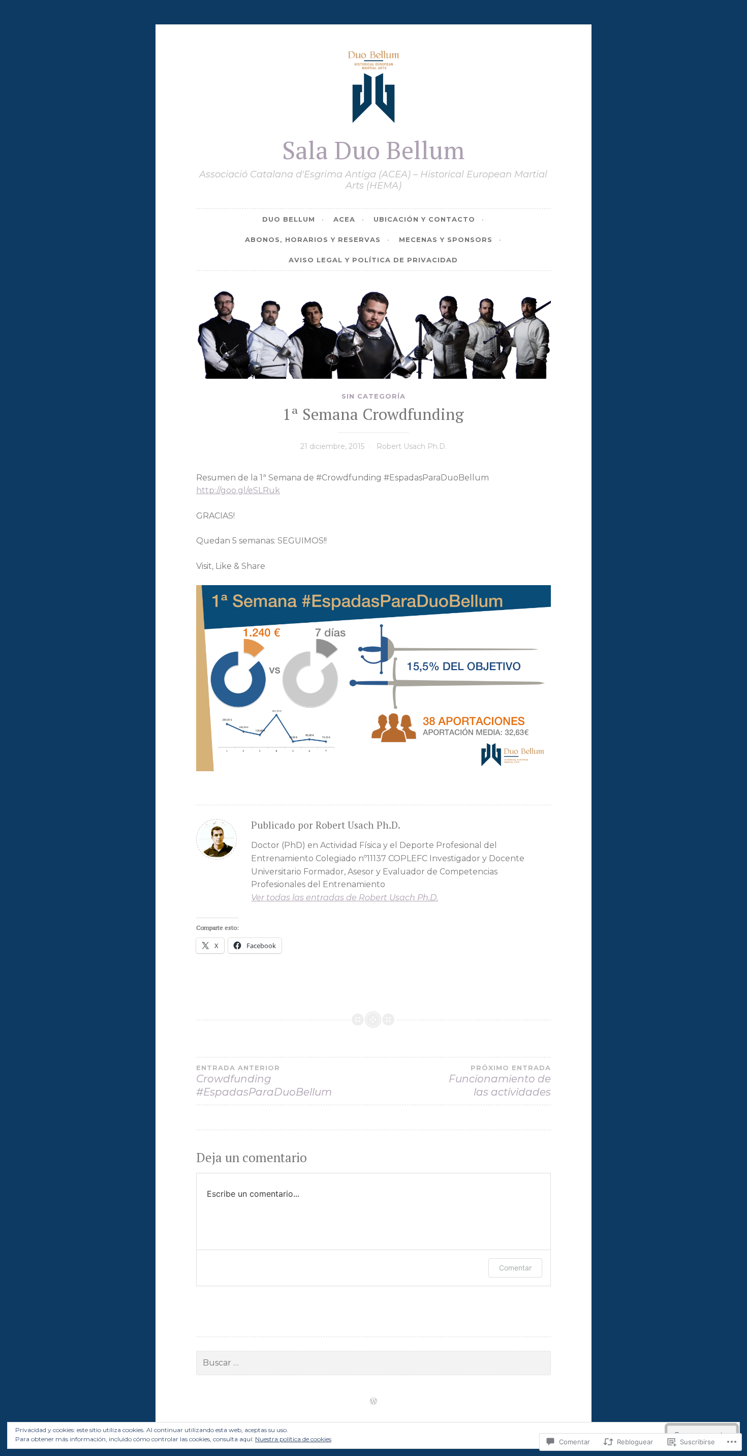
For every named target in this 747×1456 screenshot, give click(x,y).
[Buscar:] (373, 1363)
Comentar (515, 1267)
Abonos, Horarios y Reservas (313, 239)
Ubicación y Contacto (424, 219)
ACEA (344, 219)
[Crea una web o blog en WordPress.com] (373, 1402)
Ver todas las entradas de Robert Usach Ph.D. (344, 897)
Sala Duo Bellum (373, 149)
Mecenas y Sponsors (445, 239)
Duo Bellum (288, 219)
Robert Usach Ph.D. (412, 446)
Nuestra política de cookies (293, 1439)
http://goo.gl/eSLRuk (238, 490)
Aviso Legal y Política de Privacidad (373, 260)
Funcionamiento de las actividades (500, 1081)
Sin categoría (373, 396)
